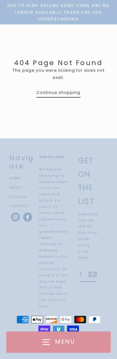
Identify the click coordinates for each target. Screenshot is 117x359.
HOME (15, 178)
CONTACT (18, 205)
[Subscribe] (92, 274)
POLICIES (18, 196)
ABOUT (15, 187)
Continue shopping (58, 92)
